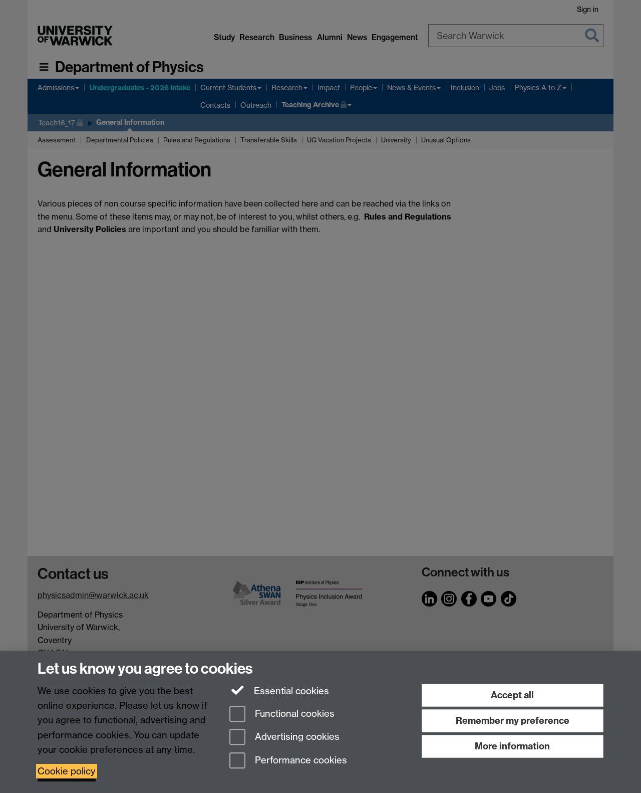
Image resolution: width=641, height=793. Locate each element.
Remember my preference (512, 720)
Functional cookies (293, 713)
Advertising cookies (296, 737)
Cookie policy (67, 771)
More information (512, 746)
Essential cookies (290, 691)
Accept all (512, 695)
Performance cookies (299, 760)
